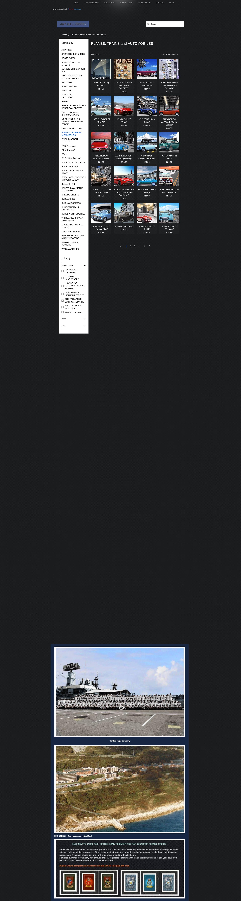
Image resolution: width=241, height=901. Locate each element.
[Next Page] (149, 246)
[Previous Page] (120, 246)
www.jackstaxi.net (59, 9)
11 (144, 246)
